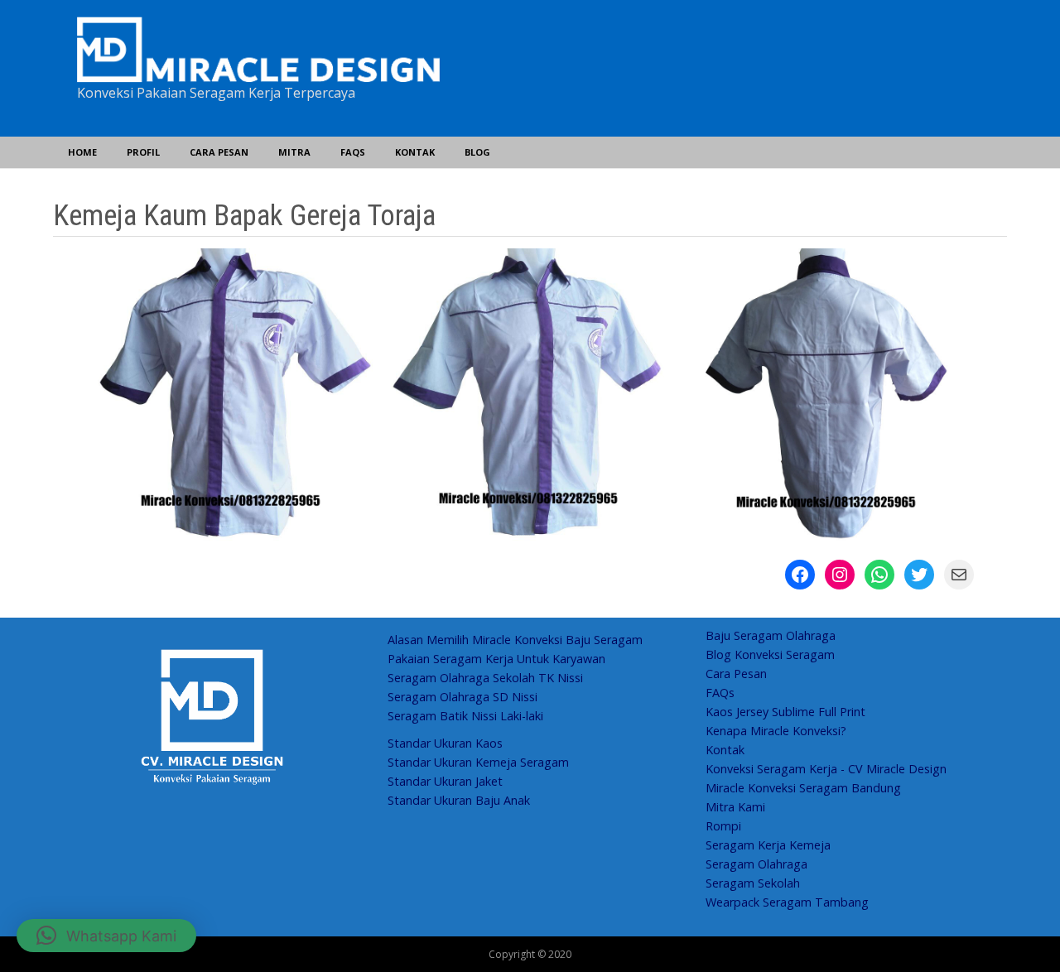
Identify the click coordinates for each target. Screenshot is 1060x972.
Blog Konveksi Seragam (770, 654)
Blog (477, 152)
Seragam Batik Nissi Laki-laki (465, 716)
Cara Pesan (219, 152)
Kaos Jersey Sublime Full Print (785, 711)
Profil (143, 152)
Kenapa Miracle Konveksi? (776, 731)
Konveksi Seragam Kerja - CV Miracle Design (826, 769)
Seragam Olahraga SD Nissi (462, 697)
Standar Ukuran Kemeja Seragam (478, 762)
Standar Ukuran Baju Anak (459, 800)
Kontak (415, 152)
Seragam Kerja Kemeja (768, 845)
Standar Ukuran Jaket (445, 781)
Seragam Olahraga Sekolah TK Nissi (485, 678)
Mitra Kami (735, 807)
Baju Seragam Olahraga (771, 635)
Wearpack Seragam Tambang (787, 902)
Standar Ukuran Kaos (445, 743)
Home (82, 152)
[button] (106, 935)
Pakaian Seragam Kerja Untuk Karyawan (496, 658)
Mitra (294, 152)
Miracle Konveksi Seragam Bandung (803, 788)
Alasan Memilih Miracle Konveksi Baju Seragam (515, 639)
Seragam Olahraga (756, 864)
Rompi (723, 826)
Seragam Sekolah (753, 883)
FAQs (352, 152)
